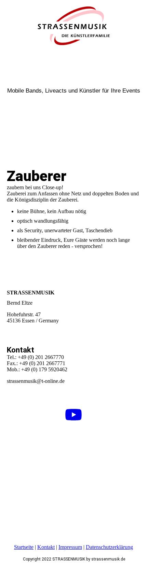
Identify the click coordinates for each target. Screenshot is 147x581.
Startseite (24, 547)
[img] (73, 25)
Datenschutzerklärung (109, 547)
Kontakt (46, 547)
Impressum (70, 547)
